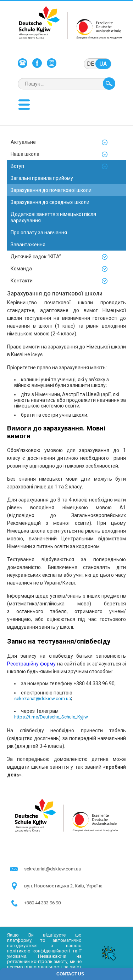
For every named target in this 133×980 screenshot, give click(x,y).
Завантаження (28, 244)
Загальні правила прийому (42, 178)
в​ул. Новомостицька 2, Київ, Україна (63, 885)
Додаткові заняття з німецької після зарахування (53, 217)
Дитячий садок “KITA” (36, 256)
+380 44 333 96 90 (42, 902)
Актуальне (23, 142)
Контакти (22, 280)
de (90, 63)
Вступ (17, 166)
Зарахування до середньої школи (50, 202)
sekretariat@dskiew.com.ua (42, 698)
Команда (21, 268)
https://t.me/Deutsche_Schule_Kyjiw (51, 717)
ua (103, 63)
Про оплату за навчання (39, 232)
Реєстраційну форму (31, 664)
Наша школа (25, 154)
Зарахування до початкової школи (51, 190)
